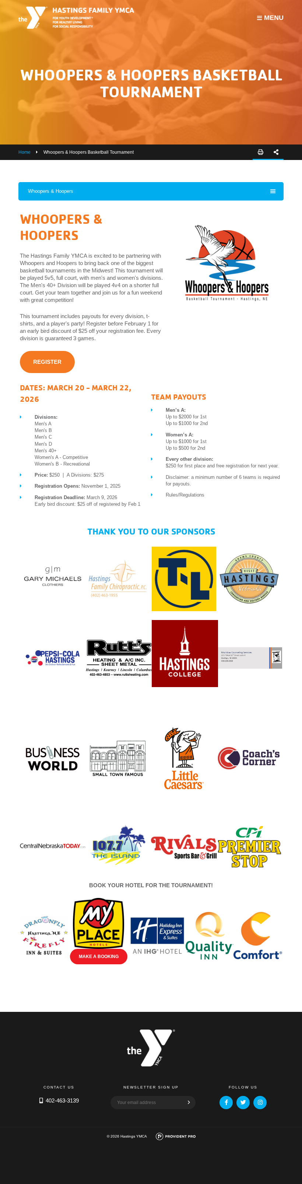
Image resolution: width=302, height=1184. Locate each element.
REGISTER (47, 362)
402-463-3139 (62, 1100)
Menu (274, 17)
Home (24, 152)
